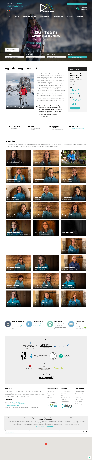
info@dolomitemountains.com (15, 6)
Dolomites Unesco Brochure (66, 392)
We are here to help (17, 325)
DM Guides (50, 400)
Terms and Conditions (81, 406)
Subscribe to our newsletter (65, 398)
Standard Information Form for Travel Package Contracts (80, 397)
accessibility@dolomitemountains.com (46, 426)
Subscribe (77, 325)
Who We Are (38, 39)
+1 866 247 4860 (23, 5)
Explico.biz (58, 430)
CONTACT (80, 16)
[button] (46, 444)
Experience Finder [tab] (11, 49)
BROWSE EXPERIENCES (29, 16)
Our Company (50, 391)
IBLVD (54, 430)
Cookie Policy (78, 404)
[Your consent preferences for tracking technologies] (89, 457)
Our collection (58, 16)
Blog (62, 395)
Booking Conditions (80, 394)
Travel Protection (79, 391)
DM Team (45, 39)
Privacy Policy (78, 401)
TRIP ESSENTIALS (44, 16)
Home (31, 39)
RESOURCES (69, 16)
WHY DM (17, 16)
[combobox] (14, 57)
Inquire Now (75, 108)
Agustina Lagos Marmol (51, 394)
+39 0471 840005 (18, 3)
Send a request (65, 401)
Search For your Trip (77, 57)
